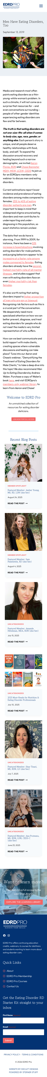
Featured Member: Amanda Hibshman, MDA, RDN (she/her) (23, 629)
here (11, 380)
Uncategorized (16, 624)
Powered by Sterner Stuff (23, 1072)
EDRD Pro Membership (19, 976)
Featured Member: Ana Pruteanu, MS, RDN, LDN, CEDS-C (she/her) (23, 838)
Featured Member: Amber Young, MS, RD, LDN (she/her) (23, 491)
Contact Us (13, 986)
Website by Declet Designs (23, 1069)
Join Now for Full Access (23, 419)
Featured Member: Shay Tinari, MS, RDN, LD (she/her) (22, 768)
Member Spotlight (17, 486)
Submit (8, 1040)
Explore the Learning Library (24, 902)
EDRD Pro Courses (17, 981)
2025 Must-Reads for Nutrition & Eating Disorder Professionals (23, 698)
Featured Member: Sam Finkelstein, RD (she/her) (20, 560)
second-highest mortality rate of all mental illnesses (22, 269)
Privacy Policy (12, 1054)
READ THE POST (17, 503)
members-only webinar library (20, 384)
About (10, 970)
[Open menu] (41, 6)
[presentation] (23, 463)
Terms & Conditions (32, 1054)
